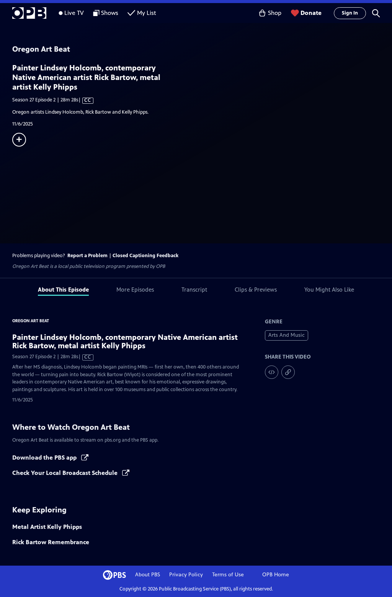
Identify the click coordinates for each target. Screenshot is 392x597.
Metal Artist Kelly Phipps (47, 526)
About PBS (147, 574)
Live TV (74, 12)
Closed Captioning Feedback (145, 256)
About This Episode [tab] (63, 289)
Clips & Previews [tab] (256, 289)
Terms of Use (228, 574)
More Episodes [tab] (135, 289)
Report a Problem (87, 256)
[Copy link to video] (288, 372)
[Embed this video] (271, 372)
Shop (274, 12)
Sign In (350, 13)
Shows (109, 12)
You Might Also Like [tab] (329, 289)
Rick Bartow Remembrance (50, 542)
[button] (376, 13)
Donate (311, 12)
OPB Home (275, 574)
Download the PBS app (45, 457)
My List (146, 12)
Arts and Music (286, 335)
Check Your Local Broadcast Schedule (65, 472)
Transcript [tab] (194, 289)
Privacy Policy (186, 574)
